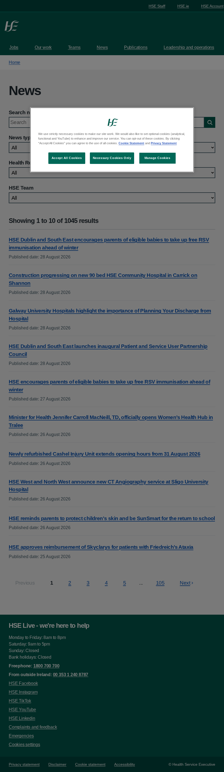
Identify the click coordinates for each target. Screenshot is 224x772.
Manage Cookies (157, 158)
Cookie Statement (131, 143)
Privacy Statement (164, 143)
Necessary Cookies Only (112, 158)
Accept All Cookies (67, 158)
